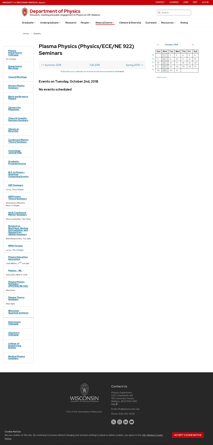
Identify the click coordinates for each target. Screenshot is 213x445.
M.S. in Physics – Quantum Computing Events (18, 174)
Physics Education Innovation (18, 258)
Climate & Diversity (130, 22)
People (85, 22)
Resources (167, 22)
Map (113, 404)
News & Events (104, 22)
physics (42, 2)
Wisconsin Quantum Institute (18, 311)
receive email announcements (100, 71)
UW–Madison (19, 2)
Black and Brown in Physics (18, 97)
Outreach (151, 22)
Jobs (185, 2)
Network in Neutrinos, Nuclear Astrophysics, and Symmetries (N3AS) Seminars (18, 230)
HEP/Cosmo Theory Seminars (17, 197)
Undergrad (49, 22)
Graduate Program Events (17, 162)
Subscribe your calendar (72, 71)
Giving (184, 22)
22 (164, 66)
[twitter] (113, 421)
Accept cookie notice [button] (187, 435)
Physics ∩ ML (15, 270)
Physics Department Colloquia (15, 52)
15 (164, 63)
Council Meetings (17, 77)
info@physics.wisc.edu (129, 409)
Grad (27, 22)
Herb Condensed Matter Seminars (17, 213)
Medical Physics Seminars (16, 357)
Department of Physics (55, 11)
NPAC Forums (15, 245)
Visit (195, 2)
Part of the (84, 411)
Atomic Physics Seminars (16, 86)
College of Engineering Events (14, 345)
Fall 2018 (95, 65)
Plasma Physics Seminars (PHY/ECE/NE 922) (18, 283)
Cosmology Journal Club (15, 151)
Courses (174, 2)
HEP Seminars (15, 185)
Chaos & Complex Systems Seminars (18, 119)
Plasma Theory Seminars (16, 298)
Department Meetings (15, 67)
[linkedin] (125, 421)
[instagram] (119, 421)
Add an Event (161, 77)
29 (164, 70)
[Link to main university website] (84, 402)
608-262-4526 (127, 413)
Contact (160, 2)
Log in (205, 2)
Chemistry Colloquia (13, 333)
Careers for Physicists (14, 108)
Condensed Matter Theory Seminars (18, 140)
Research (70, 22)
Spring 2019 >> (134, 65)
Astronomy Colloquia (14, 323)
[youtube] (131, 421)
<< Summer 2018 (51, 65)
